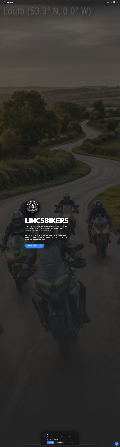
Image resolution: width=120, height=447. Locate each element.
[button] (114, 2)
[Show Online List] (117, 2)
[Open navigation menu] (2, 2)
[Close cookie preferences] (76, 435)
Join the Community (33, 245)
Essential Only (60, 442)
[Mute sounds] (108, 2)
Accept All (51, 442)
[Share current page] (111, 2)
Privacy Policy (72, 442)
